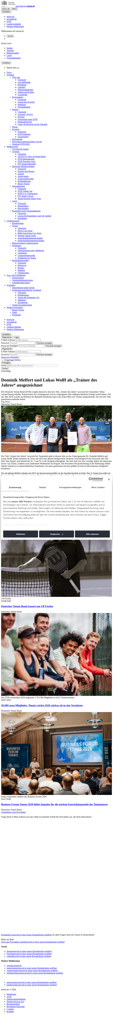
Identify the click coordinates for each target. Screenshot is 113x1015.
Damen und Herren (26, 171)
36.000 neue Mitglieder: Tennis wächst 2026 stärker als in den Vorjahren (42, 705)
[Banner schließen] (109, 479)
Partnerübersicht (25, 122)
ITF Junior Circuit (25, 196)
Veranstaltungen (14, 58)
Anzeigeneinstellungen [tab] (70, 487)
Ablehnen (20, 534)
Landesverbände (14, 24)
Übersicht (22, 80)
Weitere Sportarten (15, 307)
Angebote (11, 285)
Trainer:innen (18, 278)
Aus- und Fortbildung (16, 275)
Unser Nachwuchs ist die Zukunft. (33, 124)
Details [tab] (42, 487)
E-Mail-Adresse (8, 340)
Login (16, 337)
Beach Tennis (23, 184)
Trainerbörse (23, 137)
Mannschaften (13, 53)
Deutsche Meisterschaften (23, 166)
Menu (14, 9)
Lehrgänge (22, 253)
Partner (15, 109)
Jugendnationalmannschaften (30, 238)
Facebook (29, 954)
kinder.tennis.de (32, 985)
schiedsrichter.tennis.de (35, 973)
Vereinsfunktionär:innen (22, 280)
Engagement (17, 97)
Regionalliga (23, 208)
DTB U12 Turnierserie (27, 193)
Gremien (21, 87)
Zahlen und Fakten (26, 92)
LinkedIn (29, 956)
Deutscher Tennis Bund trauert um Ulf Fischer (27, 606)
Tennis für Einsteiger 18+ (29, 297)
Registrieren (7, 337)
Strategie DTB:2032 (21, 144)
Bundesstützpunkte (20, 260)
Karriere (15, 129)
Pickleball (16, 315)
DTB (9, 21)
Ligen (9, 55)
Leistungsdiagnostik (26, 255)
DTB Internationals (26, 159)
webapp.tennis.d (14, 965)
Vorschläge (6, 371)
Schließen (6, 12)
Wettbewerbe (12, 146)
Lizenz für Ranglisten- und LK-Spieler (34, 216)
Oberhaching (23, 273)
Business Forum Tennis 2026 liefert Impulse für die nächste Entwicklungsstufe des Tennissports (54, 804)
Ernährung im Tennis (27, 258)
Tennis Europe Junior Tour (29, 198)
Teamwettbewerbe (26, 179)
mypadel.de (12, 19)
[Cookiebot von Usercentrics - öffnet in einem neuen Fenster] (91, 479)
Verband (10, 75)
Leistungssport (13, 221)
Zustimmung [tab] (15, 487)
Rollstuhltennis (24, 181)
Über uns (16, 77)
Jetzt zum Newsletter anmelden (33, 942)
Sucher (5, 368)
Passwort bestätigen (9, 346)
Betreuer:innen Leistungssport (25, 243)
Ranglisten (22, 218)
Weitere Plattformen (15, 26)
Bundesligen (23, 206)
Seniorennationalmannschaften (31, 240)
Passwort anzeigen (44, 343)
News (9, 72)
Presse (15, 127)
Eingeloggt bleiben (12, 360)
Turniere (10, 50)
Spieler (10, 48)
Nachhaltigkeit (24, 107)
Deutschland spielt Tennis (23, 287)
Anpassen (55, 534)
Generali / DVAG (25, 114)
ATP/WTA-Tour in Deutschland (32, 156)
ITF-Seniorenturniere (27, 164)
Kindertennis (23, 295)
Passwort (5, 343)
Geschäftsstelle (24, 82)
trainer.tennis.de (32, 968)
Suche (10, 36)
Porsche (21, 117)
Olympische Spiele (20, 149)
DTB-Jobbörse (24, 134)
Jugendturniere (18, 186)
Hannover (22, 265)
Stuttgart (21, 270)
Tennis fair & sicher (26, 102)
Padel (14, 312)
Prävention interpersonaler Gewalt (27, 141)
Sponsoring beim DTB (27, 119)
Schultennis (23, 302)
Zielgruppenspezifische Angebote (26, 290)
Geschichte (22, 94)
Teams (15, 226)
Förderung (16, 245)
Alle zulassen (92, 534)
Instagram (29, 951)
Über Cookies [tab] (98, 487)
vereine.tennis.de (32, 970)
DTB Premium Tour (26, 161)
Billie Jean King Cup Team (29, 233)
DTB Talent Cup (25, 191)
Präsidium (22, 85)
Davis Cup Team (25, 231)
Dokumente (17, 139)
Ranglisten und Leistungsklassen (26, 211)
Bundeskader (18, 223)
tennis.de (10, 16)
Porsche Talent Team (27, 236)
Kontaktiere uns (26, 935)
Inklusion (22, 104)
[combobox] (20, 365)
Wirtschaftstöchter (25, 90)
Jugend (21, 174)
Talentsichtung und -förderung (31, 250)
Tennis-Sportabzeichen (22, 305)
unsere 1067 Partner (21, 501)
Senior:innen (23, 176)
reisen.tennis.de (32, 982)
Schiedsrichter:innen (21, 283)
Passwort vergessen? (10, 357)
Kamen (21, 268)
